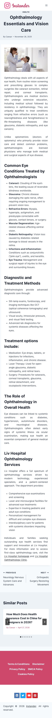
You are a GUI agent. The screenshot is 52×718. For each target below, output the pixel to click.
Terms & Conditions (19, 664)
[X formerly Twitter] (23, 695)
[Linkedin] (16, 695)
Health (26, 12)
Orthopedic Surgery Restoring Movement (39, 579)
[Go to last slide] (7, 622)
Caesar (9, 37)
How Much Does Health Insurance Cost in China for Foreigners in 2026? (24, 618)
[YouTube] (29, 695)
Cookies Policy (26, 674)
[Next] (44, 622)
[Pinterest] (35, 695)
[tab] (20, 637)
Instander (31, 706)
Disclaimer (38, 664)
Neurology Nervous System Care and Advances (13, 579)
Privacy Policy (17, 669)
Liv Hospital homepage (16, 556)
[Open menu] (46, 5)
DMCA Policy (35, 669)
